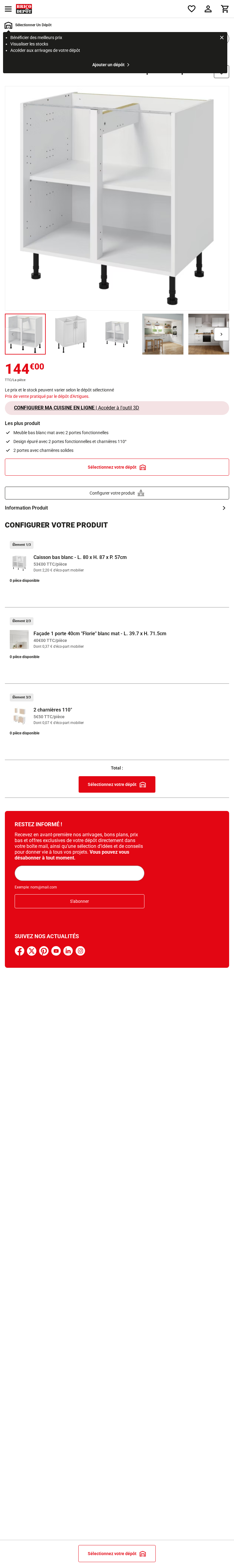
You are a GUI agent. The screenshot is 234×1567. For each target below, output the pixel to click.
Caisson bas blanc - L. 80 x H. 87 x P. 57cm (80, 557)
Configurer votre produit (112, 493)
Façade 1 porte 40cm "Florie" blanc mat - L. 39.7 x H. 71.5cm (100, 633)
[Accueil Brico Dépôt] (24, 9)
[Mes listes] (191, 8)
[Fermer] (222, 38)
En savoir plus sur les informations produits (117, 508)
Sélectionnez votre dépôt (112, 467)
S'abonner (79, 901)
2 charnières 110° (53, 710)
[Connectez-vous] (208, 8)
